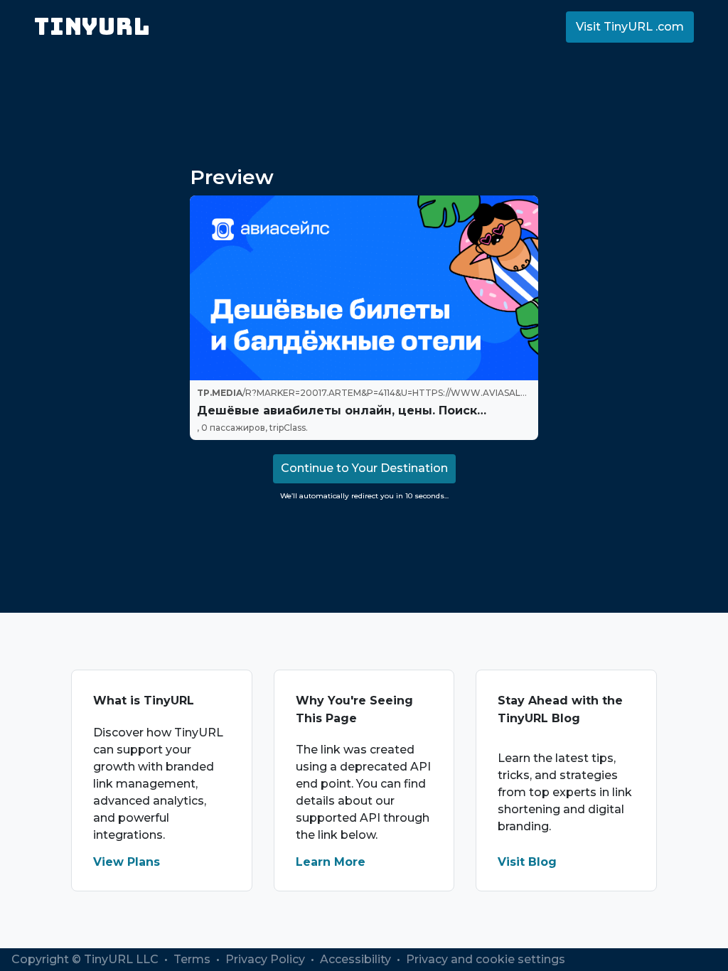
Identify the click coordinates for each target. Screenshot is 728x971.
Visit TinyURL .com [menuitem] (630, 26)
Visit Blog (527, 862)
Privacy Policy (266, 959)
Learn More (330, 862)
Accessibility (357, 959)
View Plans (126, 862)
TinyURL (92, 26)
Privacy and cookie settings (485, 959)
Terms (193, 959)
